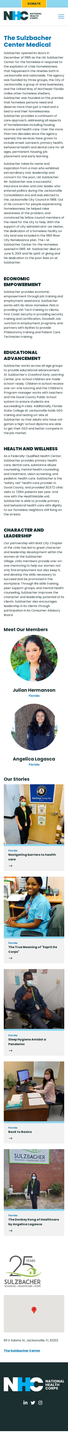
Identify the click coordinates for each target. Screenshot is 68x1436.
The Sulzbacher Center (22, 1350)
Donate (34, 3)
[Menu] (61, 16)
